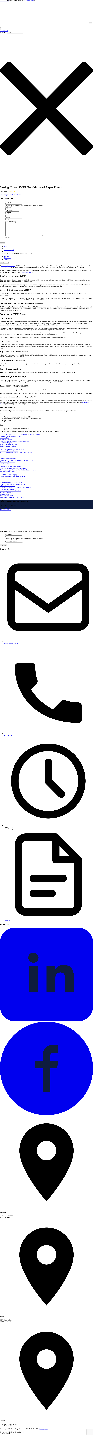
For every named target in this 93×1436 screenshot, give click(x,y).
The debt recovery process (7, 471)
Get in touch (7, 258)
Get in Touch (17, 195)
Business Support (9, 250)
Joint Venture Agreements (7, 486)
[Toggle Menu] (90, 23)
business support (26, 272)
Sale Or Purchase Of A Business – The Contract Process (16, 452)
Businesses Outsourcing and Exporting (11, 436)
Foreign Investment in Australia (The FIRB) (12, 476)
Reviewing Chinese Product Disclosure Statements (14, 441)
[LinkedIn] (46, 1021)
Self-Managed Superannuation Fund (10, 491)
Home (5, 246)
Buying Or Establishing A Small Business (12, 449)
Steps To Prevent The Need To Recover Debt (13, 468)
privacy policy (30, 0)
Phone (7, 217)
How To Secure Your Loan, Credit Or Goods (13, 484)
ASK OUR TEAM (5, 510)
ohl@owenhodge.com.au (11, 643)
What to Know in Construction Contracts (12, 497)
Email (7, 214)
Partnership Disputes (6, 439)
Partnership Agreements (7, 489)
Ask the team (7, 259)
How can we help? (11, 221)
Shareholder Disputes (6, 443)
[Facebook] (46, 1114)
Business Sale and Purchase (8, 446)
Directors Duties (4, 438)
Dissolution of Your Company (8, 474)
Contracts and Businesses (7, 462)
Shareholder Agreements (7, 492)
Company (8, 202)
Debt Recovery (4, 463)
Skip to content (4, 1)
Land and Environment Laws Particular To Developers (15, 487)
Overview (6, 256)
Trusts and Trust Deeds (6, 496)
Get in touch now (5, 508)
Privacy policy (44, 1429)
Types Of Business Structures (8, 444)
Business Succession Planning (8, 458)
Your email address (11, 540)
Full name (8, 207)
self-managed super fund (8, 266)
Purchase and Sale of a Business (9, 451)
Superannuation (4, 494)
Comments (8, 534)
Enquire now (7, 920)
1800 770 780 (4, 31)
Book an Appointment (6, 195)
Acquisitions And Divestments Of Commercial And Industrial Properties (20, 434)
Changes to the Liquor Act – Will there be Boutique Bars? (16, 460)
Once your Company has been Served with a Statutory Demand (18, 470)
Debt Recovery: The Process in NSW (11, 466)
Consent (8, 237)
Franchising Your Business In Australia (11, 482)
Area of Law (9, 210)
